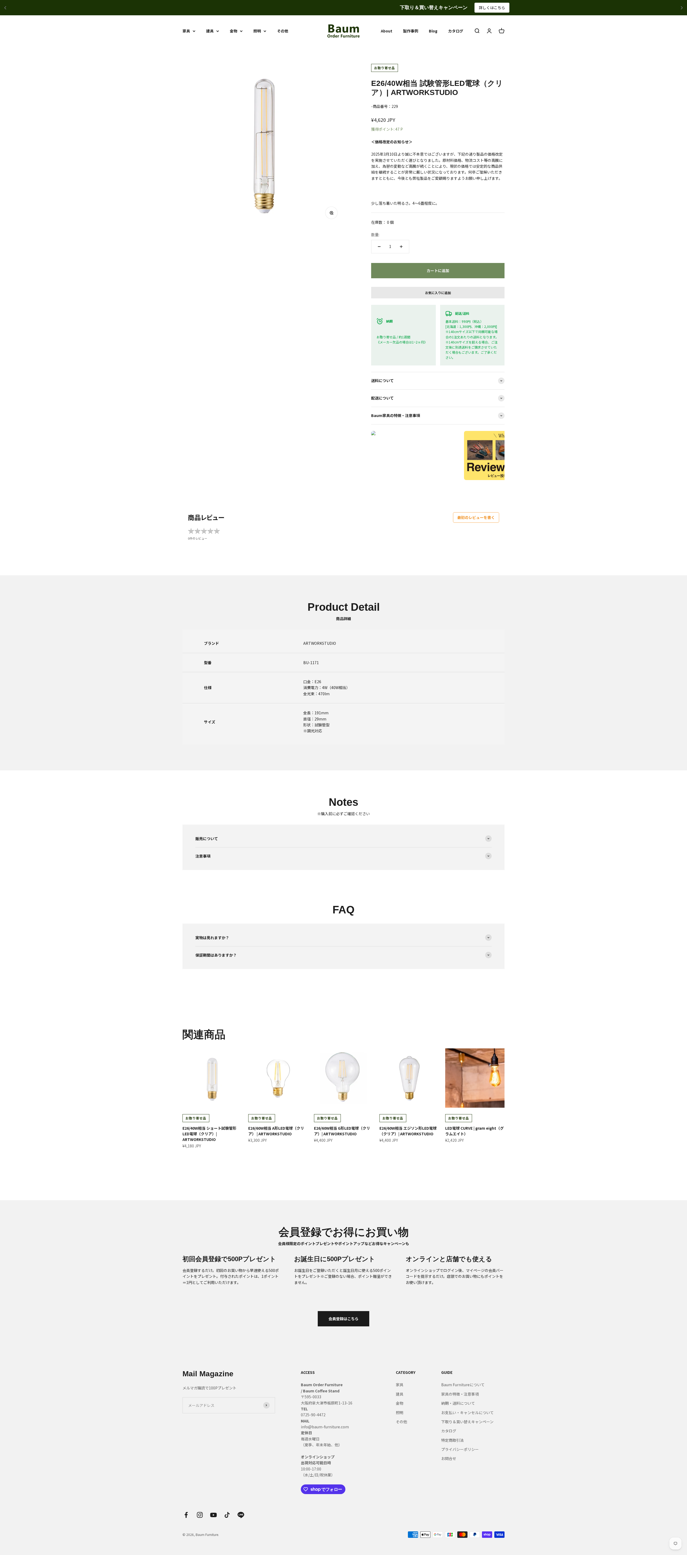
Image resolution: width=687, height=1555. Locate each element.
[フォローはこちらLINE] (240, 1515)
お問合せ (448, 1458)
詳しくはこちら (381, 7)
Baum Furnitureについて (463, 1384)
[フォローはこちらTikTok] (227, 1515)
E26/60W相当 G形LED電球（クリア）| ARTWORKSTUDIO (342, 1130)
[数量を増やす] (401, 246)
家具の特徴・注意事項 (460, 1394)
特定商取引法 (452, 1440)
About (386, 31)
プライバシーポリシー (460, 1449)
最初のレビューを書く (476, 517)
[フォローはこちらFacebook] (186, 1515)
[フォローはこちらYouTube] (213, 1515)
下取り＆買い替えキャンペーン (467, 1421)
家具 (186, 31)
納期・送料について (458, 1403)
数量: (375, 234)
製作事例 (410, 31)
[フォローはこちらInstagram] (199, 1515)
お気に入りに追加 (438, 292)
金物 (233, 31)
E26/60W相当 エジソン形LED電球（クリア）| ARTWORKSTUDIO (408, 1130)
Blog (433, 31)
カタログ (455, 31)
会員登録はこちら (343, 1318)
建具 (210, 31)
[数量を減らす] (379, 246)
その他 (282, 31)
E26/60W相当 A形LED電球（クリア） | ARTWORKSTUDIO (276, 1130)
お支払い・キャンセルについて (467, 1412)
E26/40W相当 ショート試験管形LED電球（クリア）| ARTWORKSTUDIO (209, 1133)
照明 (257, 31)
